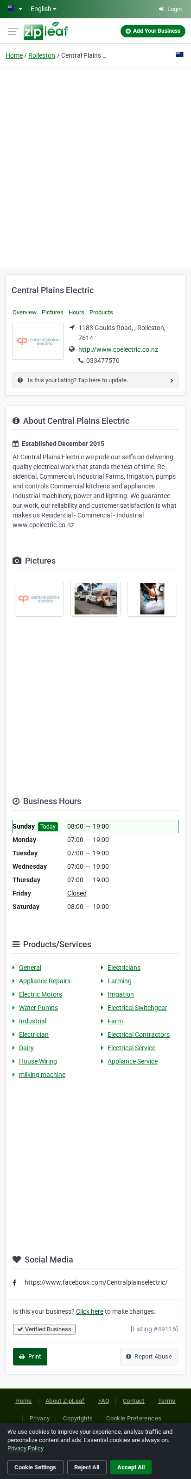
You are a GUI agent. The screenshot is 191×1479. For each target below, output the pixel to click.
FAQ (103, 1400)
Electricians (124, 967)
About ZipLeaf (65, 1400)
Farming (120, 981)
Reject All (86, 1467)
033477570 (103, 360)
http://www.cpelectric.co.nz (118, 349)
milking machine (42, 1074)
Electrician (34, 1034)
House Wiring (38, 1061)
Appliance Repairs (44, 981)
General (30, 967)
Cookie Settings (35, 1467)
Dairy (26, 1048)
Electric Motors (40, 994)
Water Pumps (38, 1007)
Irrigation (121, 994)
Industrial (32, 1021)
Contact (134, 1400)
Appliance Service (133, 1061)
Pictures (53, 312)
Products (101, 312)
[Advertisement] (95, 166)
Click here (89, 1311)
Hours (76, 312)
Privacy (40, 1418)
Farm (115, 1021)
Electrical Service (131, 1048)
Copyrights (78, 1418)
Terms (167, 1400)
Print (33, 1356)
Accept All (131, 1467)
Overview (25, 312)
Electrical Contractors (139, 1034)
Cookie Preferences (133, 1418)
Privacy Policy (25, 1448)
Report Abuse (152, 1356)
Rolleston (41, 55)
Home (14, 55)
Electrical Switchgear (137, 1007)
